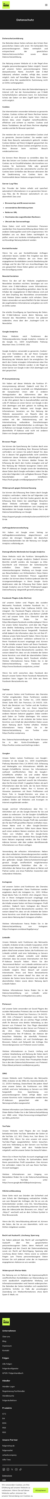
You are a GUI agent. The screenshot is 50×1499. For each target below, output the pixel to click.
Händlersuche (8, 1396)
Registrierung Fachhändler (13, 1391)
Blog (4, 1341)
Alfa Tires (6, 1459)
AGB (4, 1480)
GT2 (4, 1414)
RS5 (4, 1432)
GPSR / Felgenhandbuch (12, 1373)
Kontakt (5, 1350)
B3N (4, 1423)
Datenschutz (7, 1476)
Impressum (7, 1346)
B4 (3, 1418)
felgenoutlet (7, 1450)
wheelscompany (9, 1455)
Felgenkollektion (9, 1400)
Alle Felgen (7, 1364)
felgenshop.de (8, 1446)
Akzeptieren (40, 1490)
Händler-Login (8, 1386)
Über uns (6, 1336)
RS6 (4, 1428)
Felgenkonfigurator (10, 1368)
